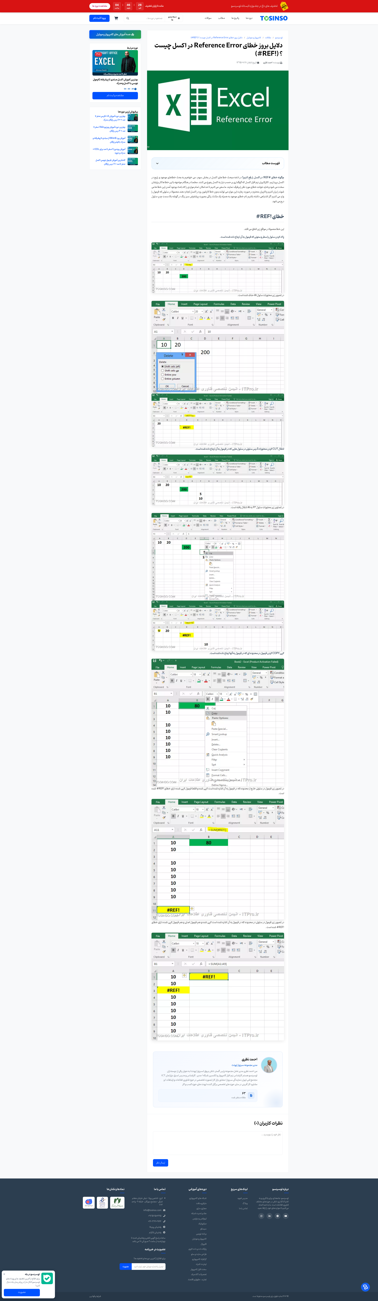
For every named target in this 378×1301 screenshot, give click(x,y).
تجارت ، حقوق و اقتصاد (197, 1279)
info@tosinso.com (152, 1210)
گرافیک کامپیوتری (199, 1259)
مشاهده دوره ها (99, 6)
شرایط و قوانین (95, 1296)
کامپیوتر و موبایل (254, 37)
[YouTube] (286, 1216)
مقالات (268, 37)
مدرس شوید (242, 1198)
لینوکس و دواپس (200, 1218)
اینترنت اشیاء (201, 1264)
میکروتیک (202, 1223)
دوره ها (249, 18)
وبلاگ (245, 1203)
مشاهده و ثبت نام (115, 95)
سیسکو (203, 1228)
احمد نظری (267, 62)
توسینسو (279, 37)
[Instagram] (261, 1216)
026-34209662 (154, 1221)
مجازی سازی (201, 1208)
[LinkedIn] (269, 1216)
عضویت (126, 1266)
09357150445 (154, 1216)
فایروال (204, 1244)
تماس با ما (243, 1208)
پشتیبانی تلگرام (155, 1232)
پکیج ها (235, 18)
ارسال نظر (160, 1163)
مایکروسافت (201, 1203)
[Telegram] (278, 1216)
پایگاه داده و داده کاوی (197, 1249)
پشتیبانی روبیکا (155, 1227)
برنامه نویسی (201, 1233)
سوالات (208, 18)
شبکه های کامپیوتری (198, 1198)
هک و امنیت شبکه (199, 1213)
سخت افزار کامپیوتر (199, 1269)
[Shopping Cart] (116, 18)
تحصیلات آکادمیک (199, 1274)
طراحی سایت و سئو (199, 1254)
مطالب (221, 18)
